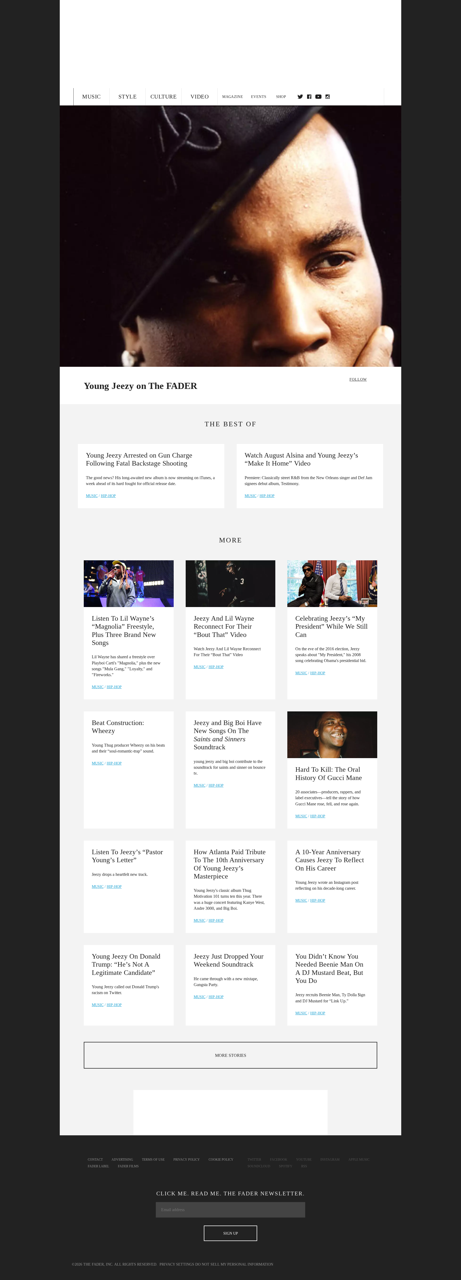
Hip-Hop (108, 496)
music (92, 496)
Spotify (285, 1166)
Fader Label (98, 1166)
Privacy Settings (177, 1264)
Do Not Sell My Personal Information (234, 1264)
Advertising (122, 1159)
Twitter (300, 96)
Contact (95, 1159)
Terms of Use (153, 1159)
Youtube (304, 1159)
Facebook (278, 1159)
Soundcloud (259, 1166)
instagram (327, 96)
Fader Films (128, 1166)
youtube (318, 96)
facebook (309, 96)
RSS (304, 1166)
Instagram (330, 1159)
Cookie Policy (221, 1159)
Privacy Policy (186, 1159)
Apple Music (358, 1159)
